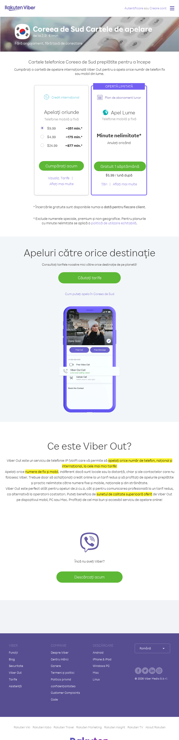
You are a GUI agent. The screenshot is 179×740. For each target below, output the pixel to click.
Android (98, 652)
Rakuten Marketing (89, 727)
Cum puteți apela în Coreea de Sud (89, 294)
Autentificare (133, 8)
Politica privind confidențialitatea (63, 682)
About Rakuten (155, 727)
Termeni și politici (62, 672)
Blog (12, 659)
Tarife (13, 679)
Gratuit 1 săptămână (119, 166)
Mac (96, 672)
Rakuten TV (135, 727)
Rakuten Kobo (42, 727)
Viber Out (15, 672)
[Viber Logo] (20, 8)
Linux (96, 679)
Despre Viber (60, 652)
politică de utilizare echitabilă (113, 223)
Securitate (16, 666)
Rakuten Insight (114, 727)
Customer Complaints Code (65, 696)
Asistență (15, 686)
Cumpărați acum (61, 165)
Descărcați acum (89, 576)
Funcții (13, 652)
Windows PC (101, 666)
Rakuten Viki (22, 727)
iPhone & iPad (102, 659)
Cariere (56, 666)
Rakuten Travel (64, 727)
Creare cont (158, 8)
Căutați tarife (89, 277)
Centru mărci (60, 659)
